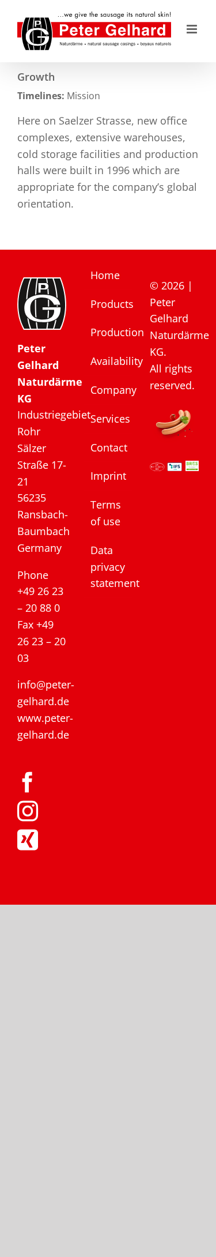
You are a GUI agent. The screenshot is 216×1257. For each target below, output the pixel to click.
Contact (108, 447)
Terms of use (105, 513)
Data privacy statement (108, 566)
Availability (108, 361)
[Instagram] (27, 811)
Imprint (108, 476)
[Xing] (27, 840)
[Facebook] (27, 782)
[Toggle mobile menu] (193, 29)
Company (108, 390)
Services (108, 419)
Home (105, 275)
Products (108, 304)
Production (108, 332)
